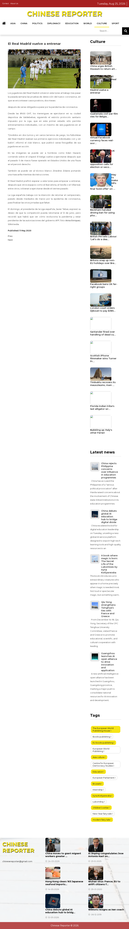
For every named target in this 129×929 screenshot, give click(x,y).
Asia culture (98, 757)
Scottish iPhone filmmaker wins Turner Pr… (103, 358)
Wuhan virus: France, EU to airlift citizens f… (104, 883)
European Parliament (103, 777)
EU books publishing (103, 742)
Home (4, 23)
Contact (5, 3)
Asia (13, 23)
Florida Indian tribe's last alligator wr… (102, 407)
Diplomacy (53, 23)
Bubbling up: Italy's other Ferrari (101, 431)
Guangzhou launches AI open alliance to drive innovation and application (109, 662)
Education (72, 23)
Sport (115, 23)
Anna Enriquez (72, 220)
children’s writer (101, 807)
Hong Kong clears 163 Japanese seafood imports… (64, 883)
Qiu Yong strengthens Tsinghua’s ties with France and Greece (108, 609)
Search (125, 31)
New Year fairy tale (102, 813)
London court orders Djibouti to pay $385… (102, 309)
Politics (37, 23)
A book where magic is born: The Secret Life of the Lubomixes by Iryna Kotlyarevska (109, 564)
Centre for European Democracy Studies (103, 764)
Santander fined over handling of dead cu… (103, 333)
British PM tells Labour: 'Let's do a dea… (103, 238)
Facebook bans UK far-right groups (103, 285)
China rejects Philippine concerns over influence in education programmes (109, 470)
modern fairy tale (101, 819)
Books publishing (101, 736)
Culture (102, 23)
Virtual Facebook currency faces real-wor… (102, 140)
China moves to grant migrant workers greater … (63, 855)
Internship (98, 789)
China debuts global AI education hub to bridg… (60, 911)
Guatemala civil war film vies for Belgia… (104, 115)
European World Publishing (101, 749)
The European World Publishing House (103, 729)
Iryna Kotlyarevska (102, 795)
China (23, 23)
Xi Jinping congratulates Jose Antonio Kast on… (105, 855)
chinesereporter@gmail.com (17, 861)
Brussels (97, 783)
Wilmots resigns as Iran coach (106, 909)
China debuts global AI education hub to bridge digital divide (109, 516)
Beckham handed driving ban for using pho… (102, 212)
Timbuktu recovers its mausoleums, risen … (103, 384)
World (87, 23)
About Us (14, 3)
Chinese (64, 13)
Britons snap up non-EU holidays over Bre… (103, 262)
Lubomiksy (98, 801)
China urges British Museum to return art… (103, 67)
